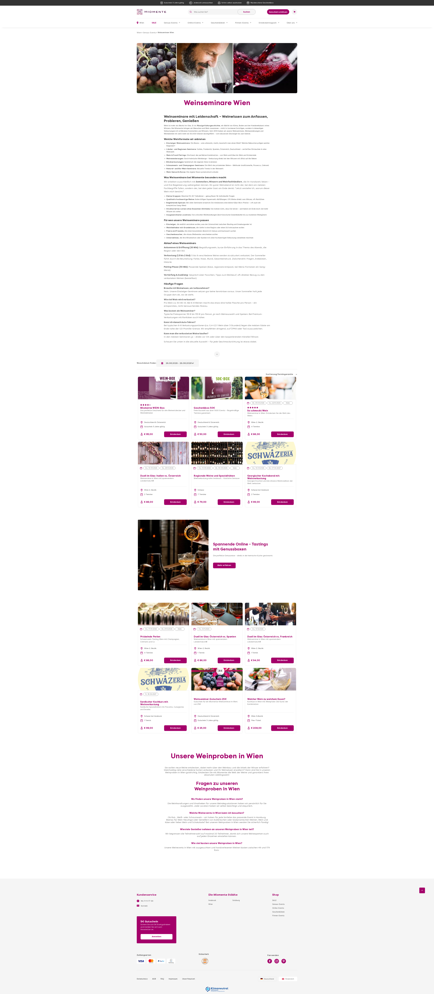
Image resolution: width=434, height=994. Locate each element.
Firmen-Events (242, 23)
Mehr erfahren (224, 565)
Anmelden (156, 936)
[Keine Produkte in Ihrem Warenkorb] (294, 12)
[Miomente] (152, 12)
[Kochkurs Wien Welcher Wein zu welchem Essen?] (270, 679)
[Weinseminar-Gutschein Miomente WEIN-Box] (163, 378)
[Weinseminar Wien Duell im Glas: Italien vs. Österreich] (163, 453)
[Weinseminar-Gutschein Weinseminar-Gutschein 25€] (217, 679)
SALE (154, 23)
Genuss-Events (170, 23)
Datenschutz (142, 979)
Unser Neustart (188, 979)
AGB (154, 979)
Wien (139, 33)
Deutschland (269, 979)
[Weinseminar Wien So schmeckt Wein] (270, 388)
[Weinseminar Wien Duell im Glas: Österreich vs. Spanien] (217, 614)
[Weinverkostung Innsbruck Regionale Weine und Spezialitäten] (217, 453)
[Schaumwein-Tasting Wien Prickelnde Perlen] (163, 614)
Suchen (246, 12)
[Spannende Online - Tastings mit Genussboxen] (173, 521)
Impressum (173, 979)
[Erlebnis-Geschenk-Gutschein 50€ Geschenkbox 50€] (217, 378)
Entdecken (175, 434)
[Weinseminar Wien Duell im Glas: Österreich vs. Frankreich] (270, 614)
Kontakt (144, 906)
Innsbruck (212, 900)
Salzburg (236, 900)
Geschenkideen (218, 23)
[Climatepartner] (217, 988)
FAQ (162, 979)
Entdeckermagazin (268, 23)
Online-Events (194, 23)
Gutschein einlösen (278, 12)
